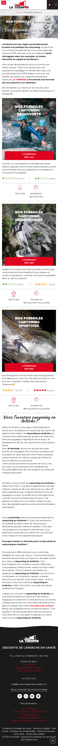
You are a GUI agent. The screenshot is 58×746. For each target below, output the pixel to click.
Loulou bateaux (29, 708)
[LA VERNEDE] (19, 4)
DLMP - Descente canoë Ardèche (29, 711)
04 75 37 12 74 (29, 678)
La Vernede (29, 664)
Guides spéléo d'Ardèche (29, 717)
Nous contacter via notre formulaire (29, 689)
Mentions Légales (41, 728)
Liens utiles (18, 734)
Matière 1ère (31, 739)
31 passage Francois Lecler (29, 667)
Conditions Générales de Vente (16, 728)
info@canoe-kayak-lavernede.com (29, 684)
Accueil (19, 12)
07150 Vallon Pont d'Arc (29, 670)
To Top (53, 741)
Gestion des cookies (35, 734)
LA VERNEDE (19, 79)
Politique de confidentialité (22, 731)
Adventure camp (29, 714)
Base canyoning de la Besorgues (29, 720)
